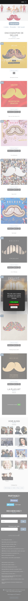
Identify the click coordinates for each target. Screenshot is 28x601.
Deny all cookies (14, 304)
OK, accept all (14, 302)
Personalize (14, 307)
